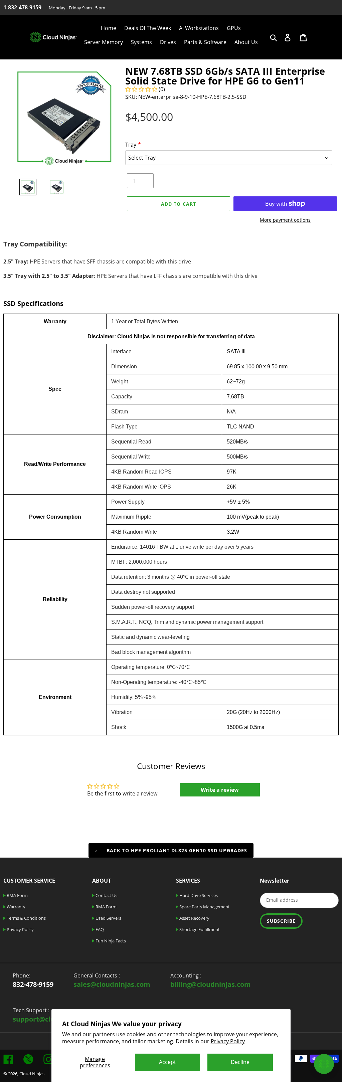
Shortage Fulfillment (199, 929)
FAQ (99, 929)
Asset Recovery (193, 918)
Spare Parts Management (204, 907)
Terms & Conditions (26, 918)
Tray (130, 144)
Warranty (15, 907)
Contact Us (106, 895)
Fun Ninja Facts (110, 941)
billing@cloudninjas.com (210, 984)
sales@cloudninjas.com (111, 984)
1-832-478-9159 (22, 7)
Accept (167, 1062)
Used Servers (108, 918)
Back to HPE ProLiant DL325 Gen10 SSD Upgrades (176, 850)
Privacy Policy (228, 1041)
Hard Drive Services (198, 895)
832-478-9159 (33, 984)
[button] (142, 89)
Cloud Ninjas (31, 1074)
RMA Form (17, 895)
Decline (240, 1062)
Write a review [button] (220, 789)
